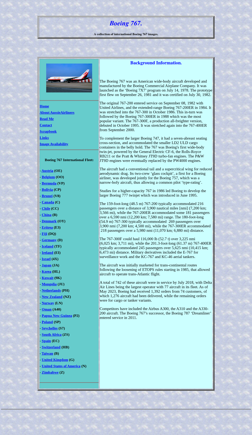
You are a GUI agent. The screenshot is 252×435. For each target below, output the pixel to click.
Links (44, 138)
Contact (46, 125)
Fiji (44, 234)
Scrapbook (48, 131)
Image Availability (54, 144)
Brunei (47, 196)
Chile (46, 208)
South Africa (52, 334)
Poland (47, 322)
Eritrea (47, 227)
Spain (46, 341)
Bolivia (47, 189)
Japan (46, 265)
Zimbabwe (50, 372)
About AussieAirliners (57, 112)
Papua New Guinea (57, 316)
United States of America (61, 366)
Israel (46, 259)
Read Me (47, 119)
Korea (46, 271)
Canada (48, 202)
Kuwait (47, 278)
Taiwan (47, 353)
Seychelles (50, 328)
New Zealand (52, 297)
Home (44, 106)
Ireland (47, 253)
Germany (49, 240)
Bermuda (49, 183)
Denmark (49, 221)
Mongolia (49, 284)
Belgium (48, 177)
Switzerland (51, 347)
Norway (48, 303)
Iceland (47, 246)
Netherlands (51, 290)
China (46, 215)
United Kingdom (55, 360)
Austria (47, 171)
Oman (47, 309)
